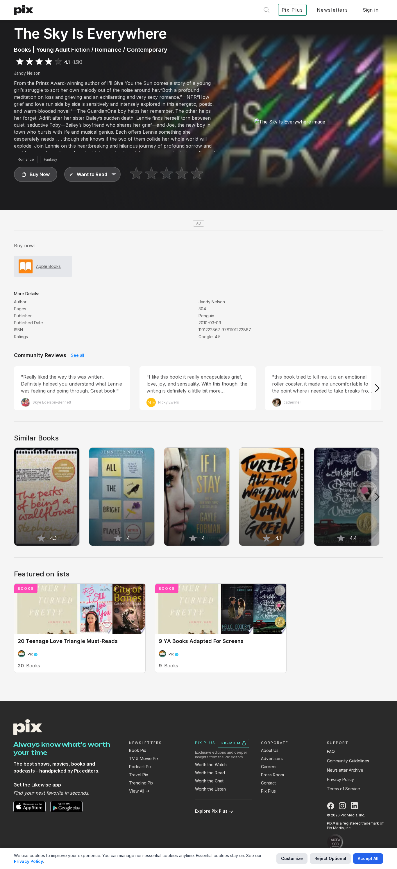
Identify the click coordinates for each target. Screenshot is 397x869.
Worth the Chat (209, 780)
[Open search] (266, 10)
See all (77, 355)
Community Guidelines (348, 760)
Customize (292, 858)
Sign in (370, 10)
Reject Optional (330, 858)
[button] (35, 174)
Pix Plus (268, 791)
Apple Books (48, 266)
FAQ (331, 751)
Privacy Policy (340, 779)
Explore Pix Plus (211, 811)
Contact (268, 782)
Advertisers (272, 758)
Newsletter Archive (345, 770)
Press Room (272, 774)
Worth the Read (210, 772)
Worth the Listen (210, 788)
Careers (268, 766)
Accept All (368, 858)
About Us (269, 750)
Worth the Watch (211, 764)
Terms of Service (343, 788)
